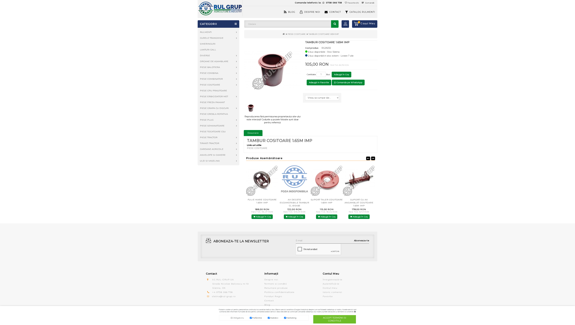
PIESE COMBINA (209, 73)
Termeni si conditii (275, 283)
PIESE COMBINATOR (211, 79)
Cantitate (311, 74)
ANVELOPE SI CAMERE (213, 155)
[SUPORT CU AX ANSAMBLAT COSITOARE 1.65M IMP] (327, 180)
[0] (355, 24)
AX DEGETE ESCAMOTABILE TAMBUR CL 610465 (262, 202)
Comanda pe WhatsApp (349, 82)
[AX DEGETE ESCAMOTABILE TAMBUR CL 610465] (262, 180)
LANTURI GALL (208, 49)
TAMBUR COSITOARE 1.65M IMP (323, 34)
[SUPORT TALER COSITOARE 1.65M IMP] (294, 180)
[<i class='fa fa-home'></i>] (284, 34)
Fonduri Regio (273, 296)
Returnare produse (276, 288)
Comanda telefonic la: (318, 2)
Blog (291, 12)
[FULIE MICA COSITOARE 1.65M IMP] (359, 180)
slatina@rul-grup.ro (224, 296)
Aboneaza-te (361, 240)
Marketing (291, 318)
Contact (335, 12)
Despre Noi (312, 12)
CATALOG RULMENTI (362, 12)
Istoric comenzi (332, 292)
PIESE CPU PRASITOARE (213, 90)
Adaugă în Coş (341, 74)
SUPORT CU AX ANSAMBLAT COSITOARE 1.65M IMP (326, 202)
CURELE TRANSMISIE (211, 38)
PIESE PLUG (207, 119)
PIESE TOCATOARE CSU (213, 131)
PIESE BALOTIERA (210, 67)
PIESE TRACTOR (208, 137)
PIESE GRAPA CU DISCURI (214, 108)
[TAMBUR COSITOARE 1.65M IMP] (272, 69)
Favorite (328, 296)
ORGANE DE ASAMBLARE (214, 61)
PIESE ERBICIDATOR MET (214, 96)
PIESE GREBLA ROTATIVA (214, 114)
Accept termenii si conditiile (334, 319)
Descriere (253, 133)
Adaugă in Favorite (319, 82)
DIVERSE (205, 55)
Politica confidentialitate (279, 292)
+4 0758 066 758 (222, 292)
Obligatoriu (238, 318)
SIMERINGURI (207, 43)
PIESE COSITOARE (296, 34)
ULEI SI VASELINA (210, 160)
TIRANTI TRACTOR (209, 143)
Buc (328, 74)
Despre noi (271, 279)
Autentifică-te (331, 283)
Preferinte (257, 318)
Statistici (274, 318)
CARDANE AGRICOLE (211, 149)
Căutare (335, 24)
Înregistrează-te (332, 279)
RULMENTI (206, 32)
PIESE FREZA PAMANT (212, 102)
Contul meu (330, 288)
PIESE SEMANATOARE (212, 125)
